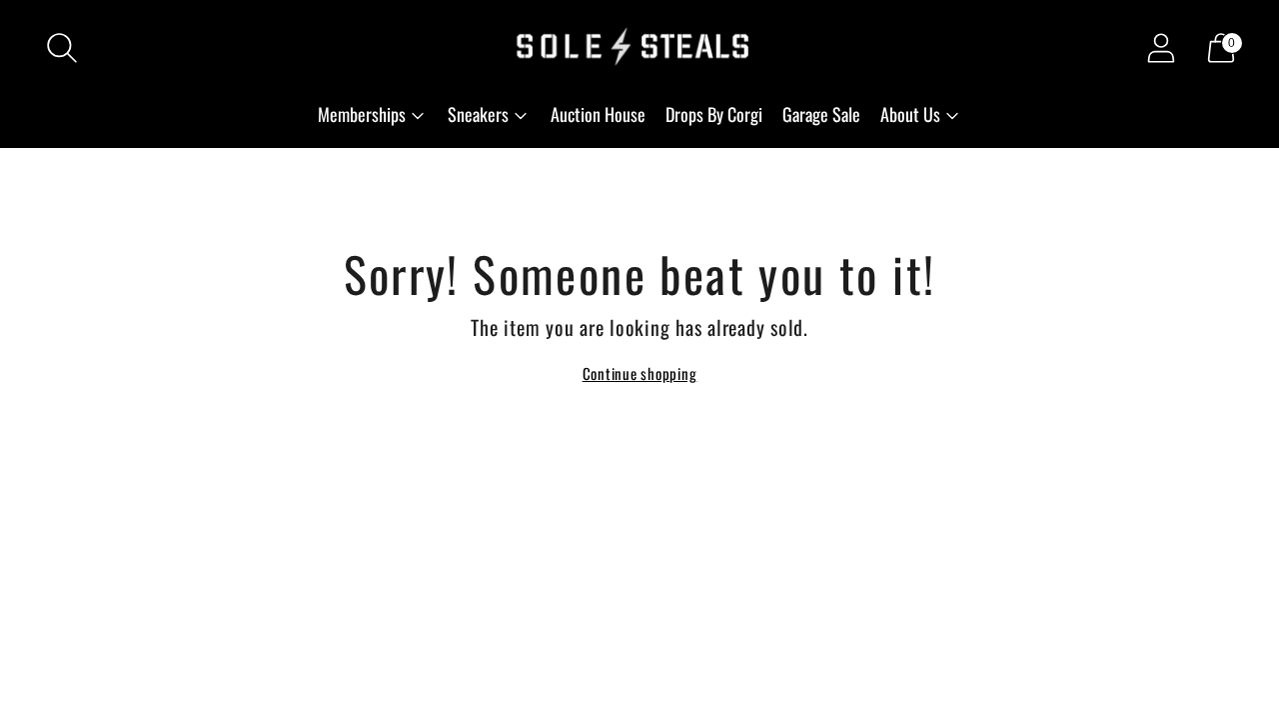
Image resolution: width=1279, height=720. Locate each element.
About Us (910, 114)
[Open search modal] (62, 48)
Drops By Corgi (713, 114)
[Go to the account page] (1161, 48)
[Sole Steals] (639, 48)
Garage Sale (821, 114)
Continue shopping (640, 373)
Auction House (598, 114)
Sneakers (478, 114)
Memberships (362, 114)
